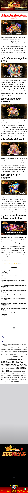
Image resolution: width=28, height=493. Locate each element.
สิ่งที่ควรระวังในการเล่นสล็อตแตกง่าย (7, 373)
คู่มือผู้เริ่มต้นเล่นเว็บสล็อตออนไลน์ (11, 351)
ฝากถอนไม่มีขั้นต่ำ (10, 260)
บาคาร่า (3, 466)
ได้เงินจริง (16, 382)
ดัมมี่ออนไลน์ (4, 468)
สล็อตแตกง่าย (12, 365)
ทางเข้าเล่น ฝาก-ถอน (14, 491)
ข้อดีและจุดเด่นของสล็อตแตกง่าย (17, 347)
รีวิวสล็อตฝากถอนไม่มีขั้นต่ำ (9, 353)
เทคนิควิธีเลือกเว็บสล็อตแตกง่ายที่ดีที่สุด (13, 375)
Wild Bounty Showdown (16, 346)
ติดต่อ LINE (25, 491)
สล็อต (2, 473)
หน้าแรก (3, 490)
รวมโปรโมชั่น (19, 491)
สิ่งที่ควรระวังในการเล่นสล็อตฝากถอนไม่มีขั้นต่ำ (17, 371)
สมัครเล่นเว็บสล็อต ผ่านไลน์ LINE (9, 263)
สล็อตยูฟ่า (3, 464)
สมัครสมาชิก (8, 491)
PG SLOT (7, 346)
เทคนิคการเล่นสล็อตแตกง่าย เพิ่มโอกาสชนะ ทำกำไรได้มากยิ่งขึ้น (14, 295)
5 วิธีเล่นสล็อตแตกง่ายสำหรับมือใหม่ (7, 344)
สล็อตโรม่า (12, 368)
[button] (14, 328)
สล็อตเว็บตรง (4, 471)
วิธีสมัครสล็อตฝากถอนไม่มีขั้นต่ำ (20, 354)
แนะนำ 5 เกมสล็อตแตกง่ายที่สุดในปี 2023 (19, 379)
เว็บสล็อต (8, 379)
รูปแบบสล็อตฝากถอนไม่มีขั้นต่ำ (20, 353)
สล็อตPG (18, 357)
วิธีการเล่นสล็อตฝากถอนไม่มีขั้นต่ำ (7, 354)
